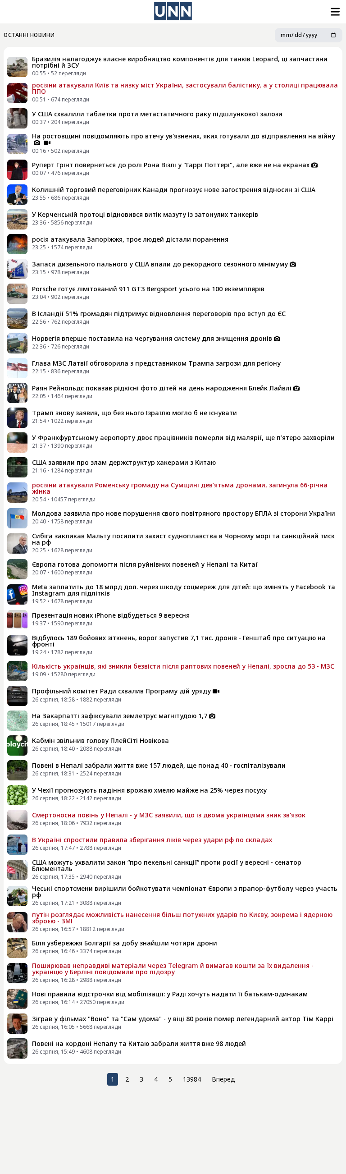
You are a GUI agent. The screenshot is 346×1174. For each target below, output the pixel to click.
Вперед (223, 1079)
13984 (192, 1079)
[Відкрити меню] (334, 11)
